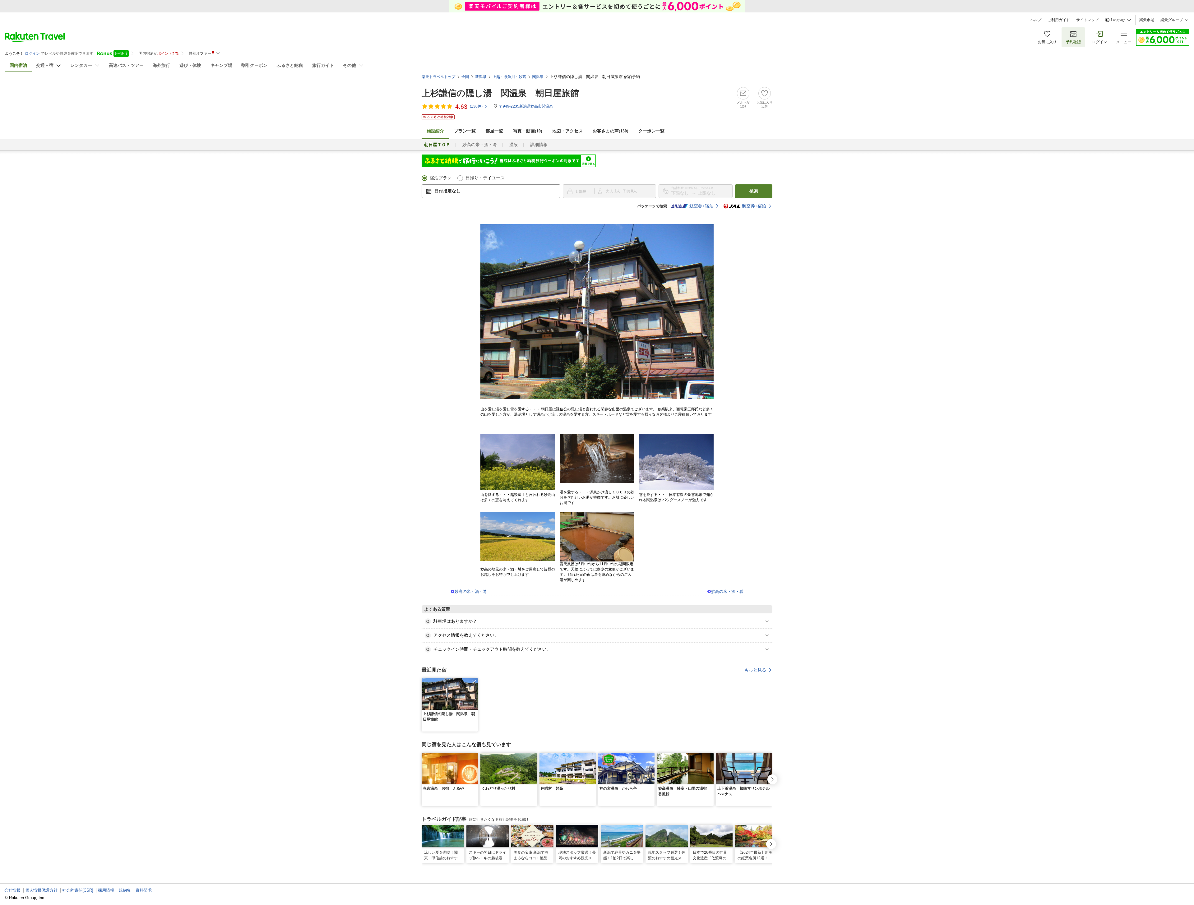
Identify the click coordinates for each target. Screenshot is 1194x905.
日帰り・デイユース (485, 178)
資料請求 (144, 890)
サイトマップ (1087, 20)
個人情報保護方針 (41, 890)
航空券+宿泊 (701, 206)
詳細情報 (539, 144)
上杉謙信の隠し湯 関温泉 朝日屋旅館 (500, 93)
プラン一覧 (465, 131)
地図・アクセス (567, 131)
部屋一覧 (494, 131)
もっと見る (755, 669)
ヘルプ (1035, 20)
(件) (476, 106)
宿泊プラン (440, 178)
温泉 (513, 144)
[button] (474, 682)
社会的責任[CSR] (77, 890)
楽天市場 (1146, 20)
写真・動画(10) (527, 131)
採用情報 (106, 890)
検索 (753, 191)
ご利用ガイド (1059, 20)
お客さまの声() (610, 131)
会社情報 (12, 890)
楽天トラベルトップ (438, 77)
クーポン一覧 (651, 131)
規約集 (125, 890)
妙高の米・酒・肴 (479, 144)
